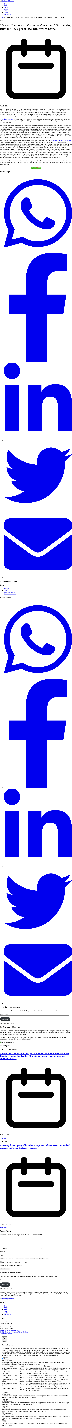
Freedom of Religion (10, 594)
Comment (3, 1248)
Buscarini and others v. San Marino (60, 140)
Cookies (25, 1332)
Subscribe (5, 1019)
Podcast (6, 7)
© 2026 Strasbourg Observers (9, 1332)
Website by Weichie (6, 1333)
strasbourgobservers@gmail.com (9, 1330)
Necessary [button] (5, 1357)
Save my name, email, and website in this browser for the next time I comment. (25, 1259)
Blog (5, 1307)
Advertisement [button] (6, 1413)
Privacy (20, 1332)
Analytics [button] (5, 1406)
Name (2, 1252)
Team (5, 11)
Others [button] (4, 1420)
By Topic (6, 589)
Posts (5, 5)
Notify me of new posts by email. (12, 1265)
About (6, 9)
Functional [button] (5, 1392)
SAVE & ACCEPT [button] (7, 1425)
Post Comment (5, 1269)
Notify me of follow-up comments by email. (15, 1262)
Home (5, 4)
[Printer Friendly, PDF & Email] (36, 168)
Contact (6, 12)
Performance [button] (5, 1399)
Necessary (7, 1359)
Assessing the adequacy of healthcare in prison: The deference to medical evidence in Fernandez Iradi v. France (35, 1146)
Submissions (7, 14)
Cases (5, 590)
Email (2, 1255)
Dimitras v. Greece (9, 592)
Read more (3, 1138)
